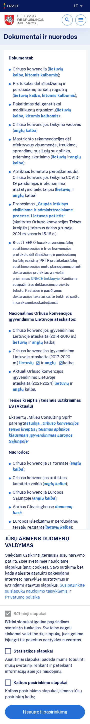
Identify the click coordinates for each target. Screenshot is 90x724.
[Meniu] (80, 19)
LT (76, 6)
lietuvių (61, 383)
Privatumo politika (22, 597)
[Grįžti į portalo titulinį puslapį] (11, 6)
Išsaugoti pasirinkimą (45, 712)
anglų (18, 389)
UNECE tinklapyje (45, 279)
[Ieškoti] (67, 19)
